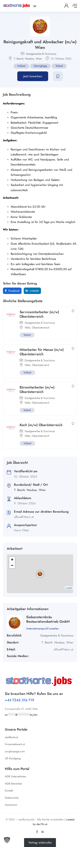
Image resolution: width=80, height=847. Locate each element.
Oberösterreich (40, 327)
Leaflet (69, 587)
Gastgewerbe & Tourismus (41, 54)
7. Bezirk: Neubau (24, 59)
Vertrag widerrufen (40, 842)
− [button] (12, 565)
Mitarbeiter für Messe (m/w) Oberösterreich (42, 352)
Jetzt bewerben (32, 76)
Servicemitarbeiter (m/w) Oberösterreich (39, 314)
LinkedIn (34, 291)
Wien (39, 59)
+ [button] (12, 559)
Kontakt (9, 790)
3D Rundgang (13, 758)
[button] (7, 840)
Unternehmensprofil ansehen (42, 628)
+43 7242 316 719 (19, 700)
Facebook (14, 291)
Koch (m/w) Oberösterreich (41, 424)
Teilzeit (59, 66)
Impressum (11, 805)
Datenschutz (11, 798)
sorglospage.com (15, 751)
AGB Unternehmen (15, 776)
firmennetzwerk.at (15, 744)
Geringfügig (40, 66)
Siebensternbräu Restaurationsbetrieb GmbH (48, 619)
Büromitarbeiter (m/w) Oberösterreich (37, 389)
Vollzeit (21, 66)
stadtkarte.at (11, 737)
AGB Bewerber (13, 783)
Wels (27, 327)
